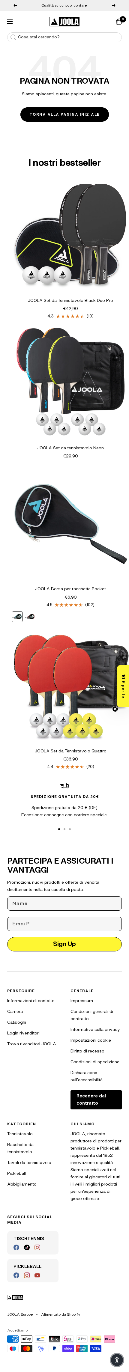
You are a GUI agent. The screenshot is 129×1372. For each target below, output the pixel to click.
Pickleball (16, 1173)
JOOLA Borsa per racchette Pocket (70, 588)
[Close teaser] (115, 709)
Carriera (15, 1011)
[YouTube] (37, 1275)
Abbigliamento (22, 1184)
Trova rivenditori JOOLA (31, 1043)
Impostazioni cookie (90, 1040)
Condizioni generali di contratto (91, 1015)
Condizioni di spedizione (94, 1061)
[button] (123, 686)
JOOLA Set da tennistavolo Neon (70, 448)
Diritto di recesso (87, 1051)
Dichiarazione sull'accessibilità (86, 1076)
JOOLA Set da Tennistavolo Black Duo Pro (70, 300)
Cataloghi (16, 1022)
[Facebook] (16, 1247)
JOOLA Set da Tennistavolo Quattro (70, 751)
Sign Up (64, 944)
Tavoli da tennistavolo (29, 1162)
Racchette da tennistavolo (20, 1148)
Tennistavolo (20, 1133)
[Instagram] (37, 1247)
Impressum (81, 1000)
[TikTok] (27, 1247)
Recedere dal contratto (91, 1100)
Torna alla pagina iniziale (64, 114)
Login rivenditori (23, 1033)
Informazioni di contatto (31, 1000)
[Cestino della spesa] (119, 22)
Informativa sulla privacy (95, 1029)
